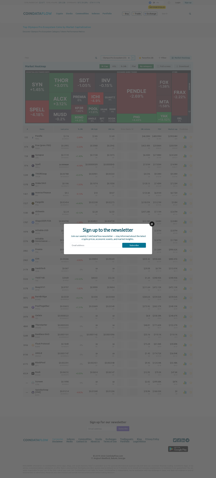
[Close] (151, 223)
